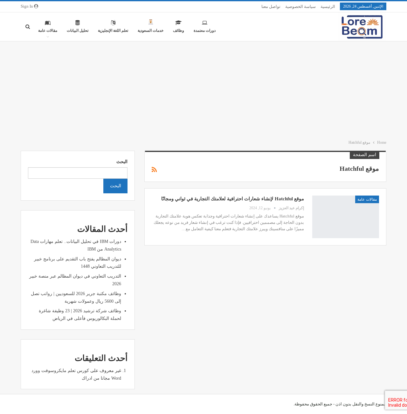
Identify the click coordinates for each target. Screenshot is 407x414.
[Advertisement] (203, 89)
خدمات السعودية (150, 30)
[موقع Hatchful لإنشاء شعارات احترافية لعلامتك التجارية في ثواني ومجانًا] (345, 217)
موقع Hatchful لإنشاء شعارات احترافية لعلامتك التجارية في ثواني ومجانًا (232, 198)
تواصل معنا (270, 6)
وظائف (178, 30)
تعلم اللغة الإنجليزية (113, 30)
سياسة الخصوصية (300, 6)
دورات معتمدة (205, 30)
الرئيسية (328, 6)
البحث (122, 161)
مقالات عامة (47, 30)
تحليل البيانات (77, 30)
